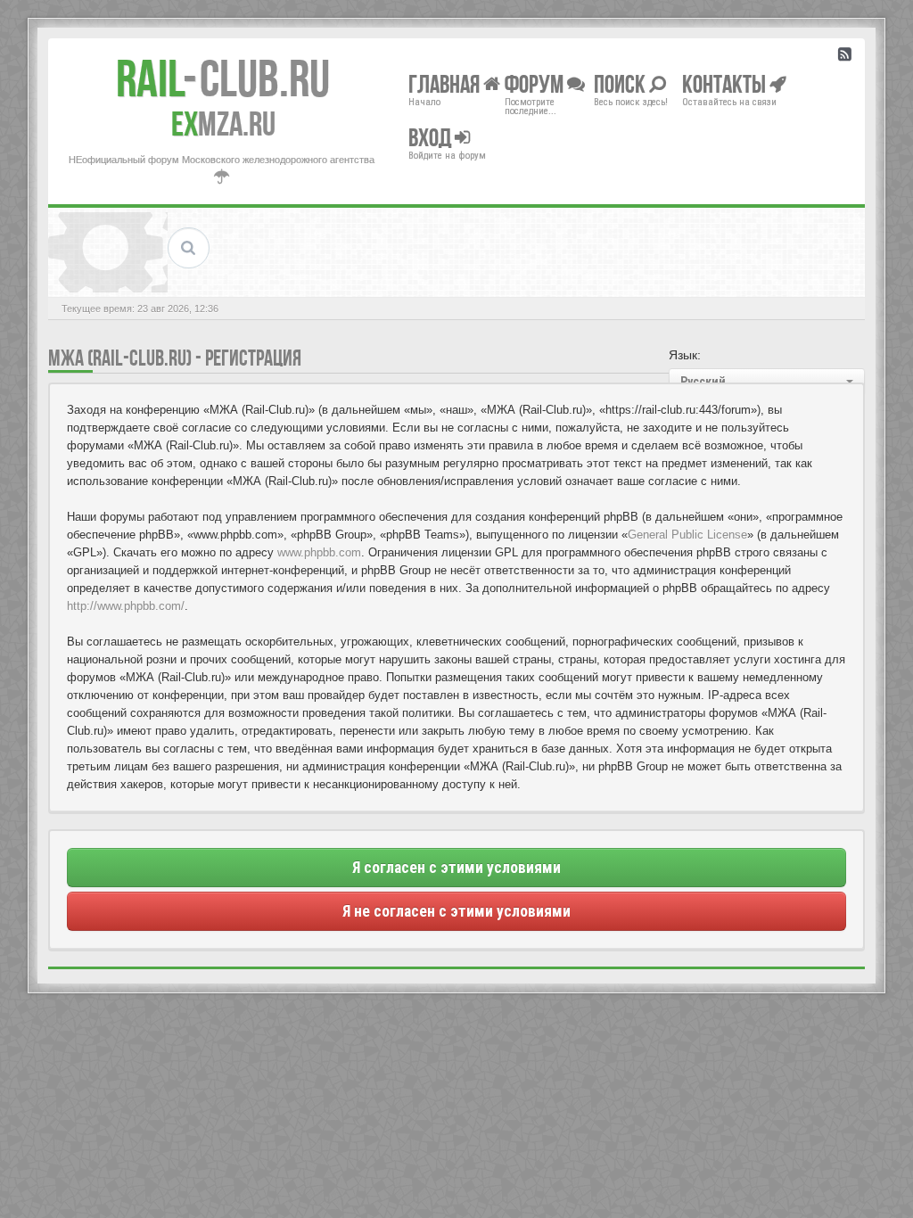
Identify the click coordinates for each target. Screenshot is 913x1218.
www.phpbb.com (319, 552)
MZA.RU (223, 124)
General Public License (687, 534)
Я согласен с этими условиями (456, 867)
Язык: (685, 355)
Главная (445, 83)
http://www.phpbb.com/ (126, 606)
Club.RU (223, 78)
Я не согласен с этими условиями (456, 911)
